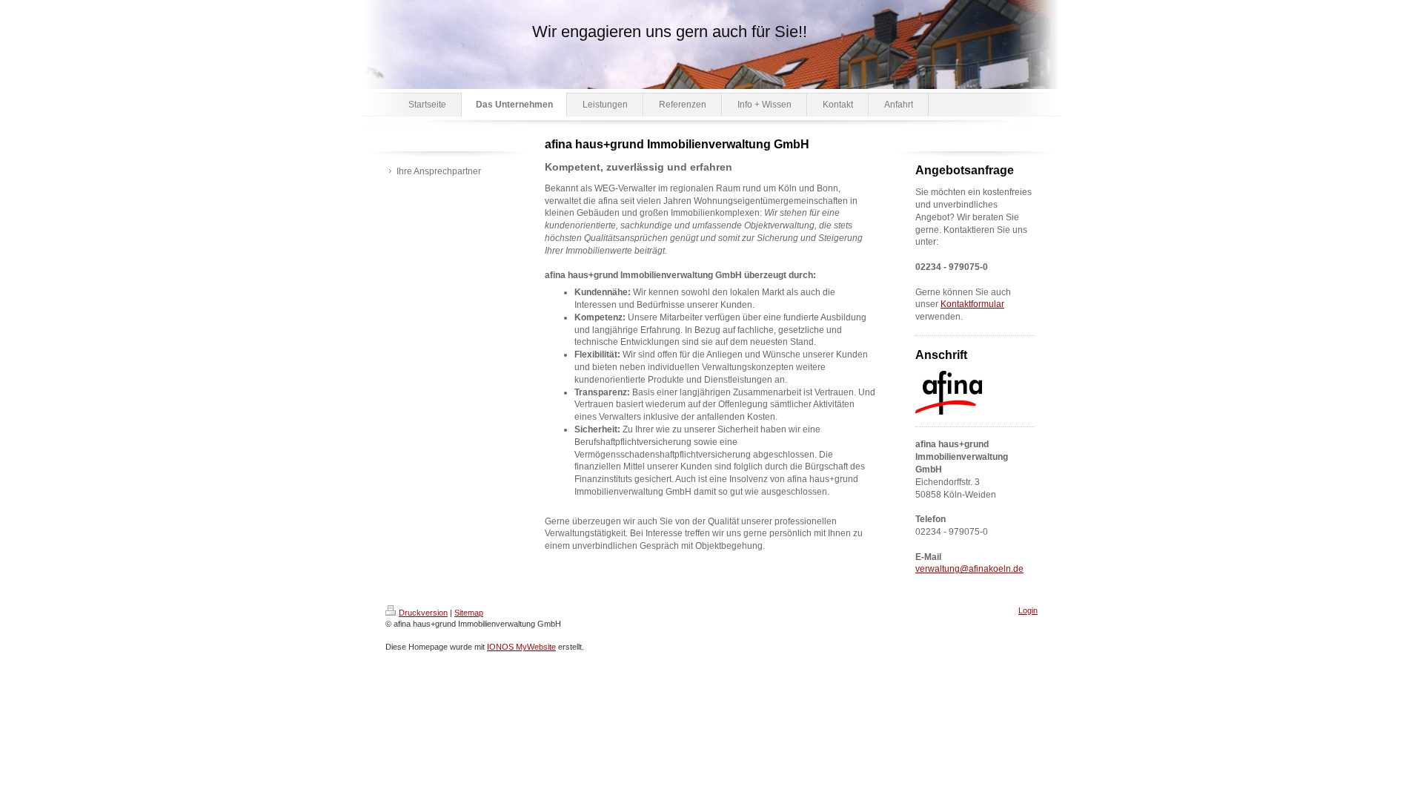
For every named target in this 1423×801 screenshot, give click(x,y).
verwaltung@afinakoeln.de (969, 569)
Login (1028, 610)
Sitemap (468, 612)
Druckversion (423, 612)
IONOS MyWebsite (521, 646)
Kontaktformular (972, 304)
